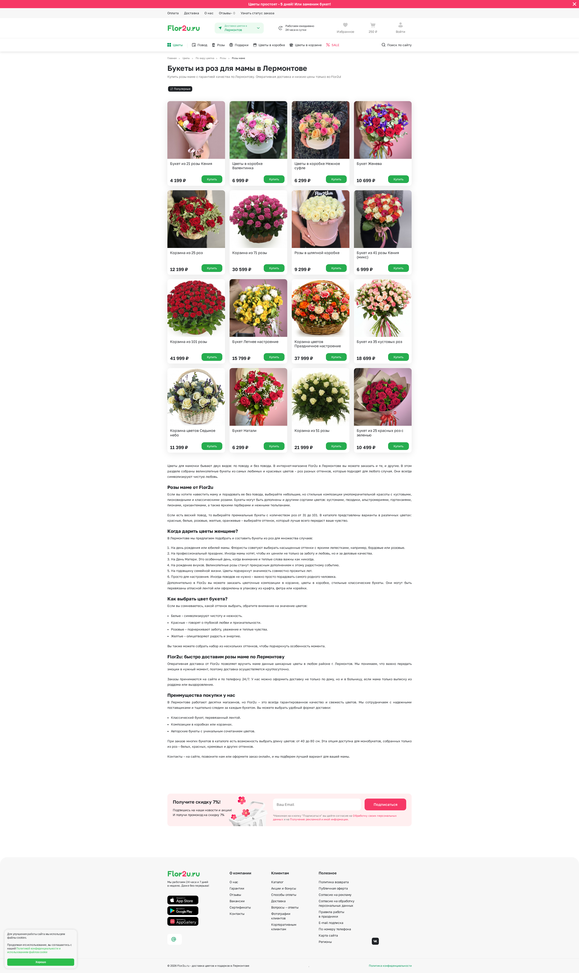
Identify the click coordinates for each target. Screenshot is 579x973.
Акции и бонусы (283, 888)
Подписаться (385, 804)
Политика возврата (334, 882)
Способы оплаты (283, 895)
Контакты (237, 914)
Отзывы (227, 13)
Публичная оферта (333, 888)
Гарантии (237, 888)
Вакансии (237, 901)
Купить (212, 179)
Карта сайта (328, 935)
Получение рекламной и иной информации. (319, 819)
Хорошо (41, 962)
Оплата (173, 13)
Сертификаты (240, 907)
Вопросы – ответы (285, 907)
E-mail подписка (331, 923)
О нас (209, 13)
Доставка (191, 13)
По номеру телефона (335, 929)
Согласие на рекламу (335, 895)
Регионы (325, 942)
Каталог (277, 882)
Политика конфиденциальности (390, 965)
